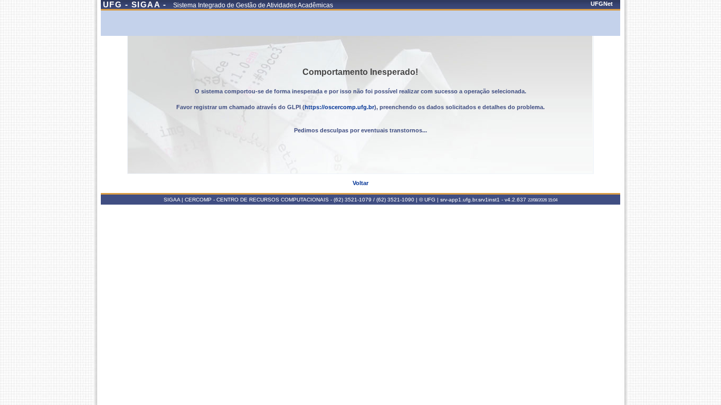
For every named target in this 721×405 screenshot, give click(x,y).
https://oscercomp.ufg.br (339, 107)
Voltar (360, 183)
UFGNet (602, 4)
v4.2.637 (515, 199)
